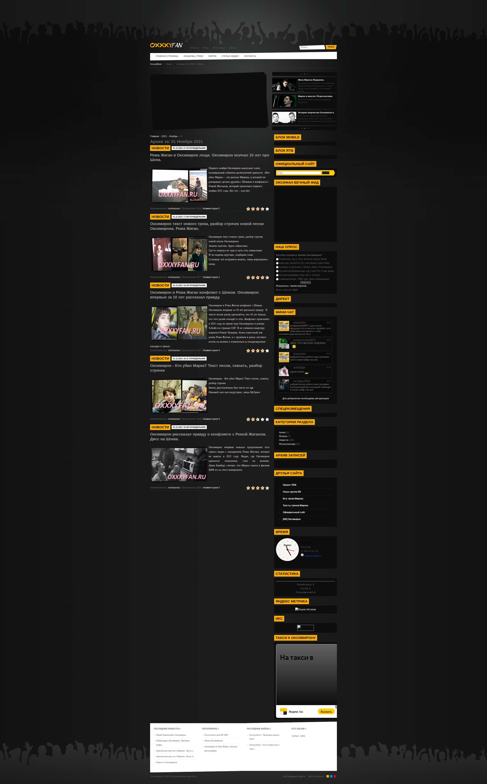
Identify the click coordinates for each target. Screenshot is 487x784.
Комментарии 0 (211, 208)
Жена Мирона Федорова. (311, 80)
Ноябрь (173, 136)
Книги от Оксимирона (166, 762)
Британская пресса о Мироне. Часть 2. (175, 756)
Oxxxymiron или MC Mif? (216, 735)
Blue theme (331, 776)
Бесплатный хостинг (181, 776)
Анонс (282, 432)
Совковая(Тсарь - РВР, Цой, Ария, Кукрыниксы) (304, 279)
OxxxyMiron (156, 64)
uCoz (194, 776)
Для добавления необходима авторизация (305, 398)
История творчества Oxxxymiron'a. (316, 112)
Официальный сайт (294, 512)
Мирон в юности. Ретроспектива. (315, 96)
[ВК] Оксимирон (292, 519)
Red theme (335, 776)
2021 (164, 136)
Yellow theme (327, 776)
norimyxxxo (174, 208)
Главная (154, 136)
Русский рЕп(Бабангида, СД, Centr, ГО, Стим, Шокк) (306, 271)
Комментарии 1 (211, 277)
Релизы (283, 436)
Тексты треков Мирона (295, 505)
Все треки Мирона (293, 498)
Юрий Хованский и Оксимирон (171, 735)
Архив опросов (298, 286)
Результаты (282, 286)
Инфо (169, 64)
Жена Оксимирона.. (214, 741)
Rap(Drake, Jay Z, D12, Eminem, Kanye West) (303, 259)
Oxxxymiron (156, 776)
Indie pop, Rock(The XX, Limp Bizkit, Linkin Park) (304, 263)
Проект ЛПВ (289, 485)
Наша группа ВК (292, 491)
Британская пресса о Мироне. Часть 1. (175, 751)
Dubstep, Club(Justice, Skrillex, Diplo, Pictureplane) (305, 267)
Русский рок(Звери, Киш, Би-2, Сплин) (299, 275)
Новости (283, 440)
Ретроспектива (287, 444)
